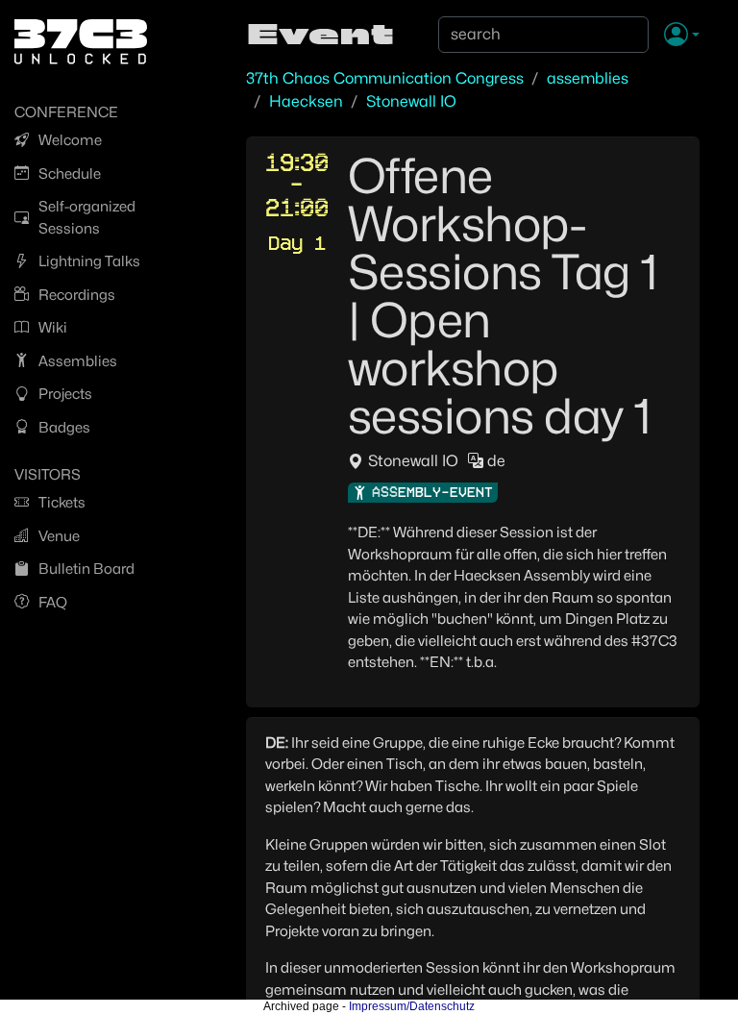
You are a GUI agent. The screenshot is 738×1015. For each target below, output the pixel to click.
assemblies (587, 78)
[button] (682, 35)
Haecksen (306, 101)
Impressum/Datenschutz (412, 1006)
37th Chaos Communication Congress (385, 78)
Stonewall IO (411, 101)
